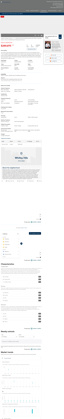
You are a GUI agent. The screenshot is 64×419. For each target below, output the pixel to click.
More (60, 11)
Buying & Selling (53, 11)
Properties (44, 11)
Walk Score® (24, 227)
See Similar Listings (32, 49)
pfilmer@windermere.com (56, 7)
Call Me (54, 55)
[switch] (35, 35)
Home (27, 10)
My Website (54, 61)
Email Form (54, 58)
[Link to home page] (6, 2)
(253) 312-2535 (59, 6)
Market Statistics (35, 11)
